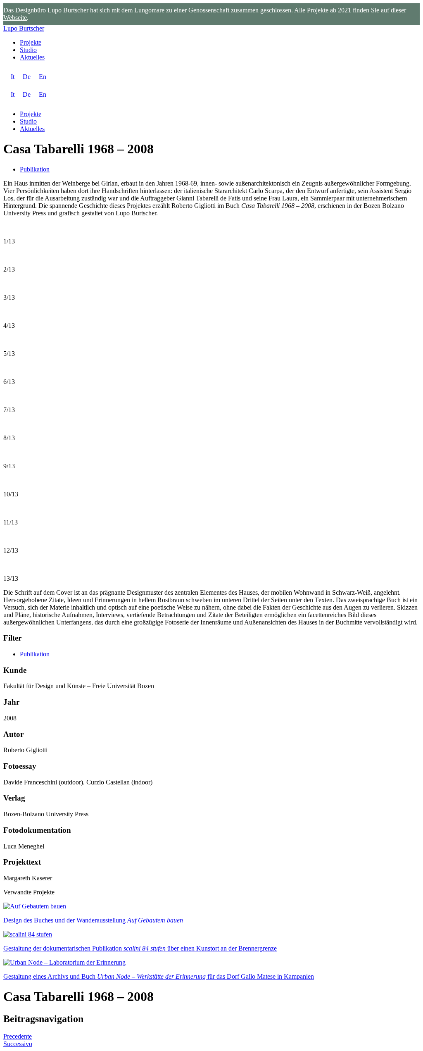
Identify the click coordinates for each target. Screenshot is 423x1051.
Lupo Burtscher (23, 28)
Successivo (17, 1043)
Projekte (30, 42)
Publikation (35, 169)
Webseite (15, 17)
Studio (28, 49)
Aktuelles (32, 57)
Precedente (17, 1036)
